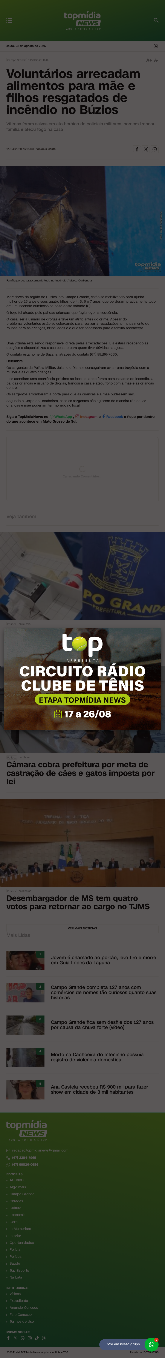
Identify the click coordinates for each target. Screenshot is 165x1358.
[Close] (161, 628)
